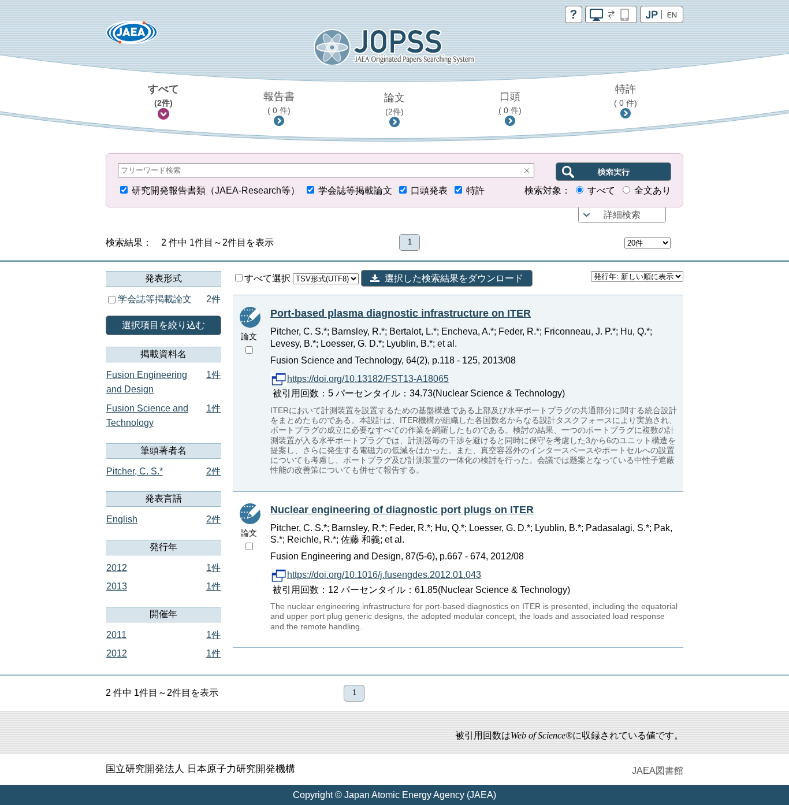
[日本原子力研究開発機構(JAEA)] (132, 36)
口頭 (510, 103)
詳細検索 (622, 215)
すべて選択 (268, 278)
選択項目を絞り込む (163, 325)
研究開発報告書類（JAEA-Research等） (216, 190)
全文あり (652, 190)
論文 (394, 104)
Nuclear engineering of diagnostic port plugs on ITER (402, 509)
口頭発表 (429, 190)
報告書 (279, 103)
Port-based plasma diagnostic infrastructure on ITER (400, 313)
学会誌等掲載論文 (355, 190)
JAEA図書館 (657, 771)
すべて (163, 95)
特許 (625, 95)
